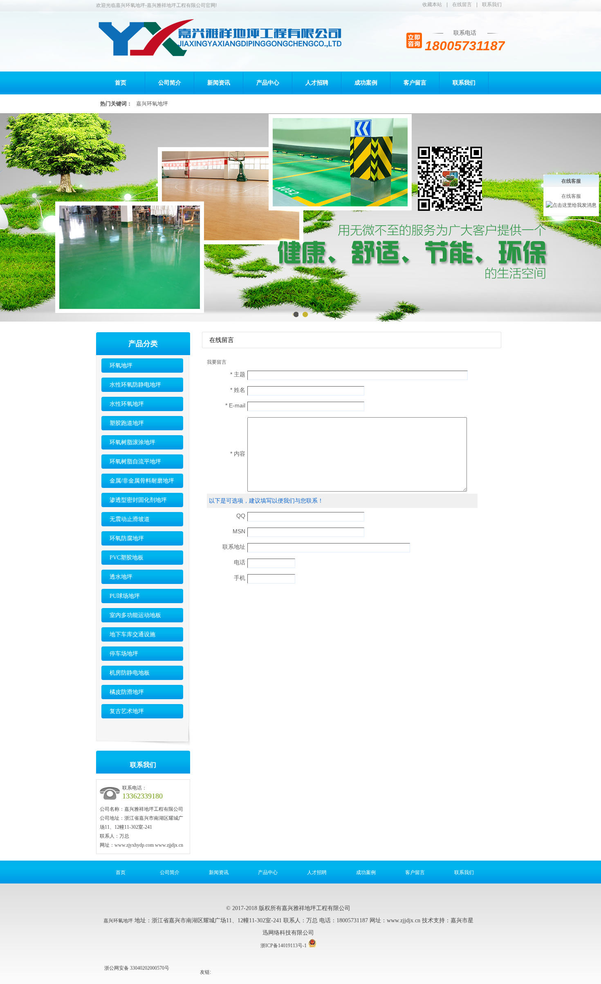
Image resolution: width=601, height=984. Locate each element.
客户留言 (415, 83)
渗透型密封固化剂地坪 (138, 500)
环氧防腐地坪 (127, 538)
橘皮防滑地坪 (127, 692)
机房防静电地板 (130, 673)
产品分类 (143, 344)
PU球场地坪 (125, 596)
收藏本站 (432, 4)
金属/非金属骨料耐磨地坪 (142, 481)
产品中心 (267, 83)
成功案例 (365, 83)
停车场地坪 (124, 654)
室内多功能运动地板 (135, 615)
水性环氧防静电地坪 (135, 385)
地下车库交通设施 (132, 634)
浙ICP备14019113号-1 (283, 945)
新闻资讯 (218, 83)
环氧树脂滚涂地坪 (132, 442)
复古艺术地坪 (127, 711)
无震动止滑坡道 (130, 519)
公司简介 (169, 83)
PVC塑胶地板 (127, 558)
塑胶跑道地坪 (127, 423)
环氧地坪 (121, 365)
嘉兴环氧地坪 (152, 104)
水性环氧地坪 (127, 404)
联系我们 (492, 4)
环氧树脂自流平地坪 (135, 461)
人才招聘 (316, 83)
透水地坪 (121, 577)
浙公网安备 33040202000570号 (136, 968)
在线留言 (462, 4)
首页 (120, 83)
